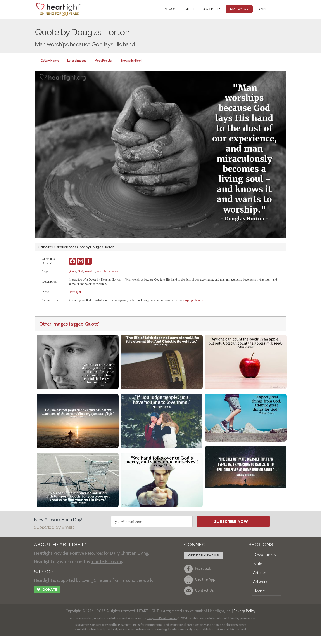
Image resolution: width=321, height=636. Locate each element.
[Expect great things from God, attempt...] (246, 417)
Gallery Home (50, 61)
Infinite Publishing (107, 561)
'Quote (91, 324)
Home (259, 590)
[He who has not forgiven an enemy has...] (78, 420)
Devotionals (264, 554)
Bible (189, 9)
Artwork (239, 9)
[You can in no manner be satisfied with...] (78, 479)
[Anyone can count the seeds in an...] (246, 361)
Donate (47, 589)
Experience (111, 271)
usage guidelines (193, 300)
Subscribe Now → (233, 521)
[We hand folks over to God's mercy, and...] (162, 479)
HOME (262, 9)
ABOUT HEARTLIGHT (60, 544)
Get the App (205, 579)
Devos (169, 9)
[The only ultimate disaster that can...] (246, 467)
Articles (212, 9)
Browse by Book (131, 61)
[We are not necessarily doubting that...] (78, 361)
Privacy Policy (244, 610)
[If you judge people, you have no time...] (162, 420)
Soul (99, 271)
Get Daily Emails (203, 555)
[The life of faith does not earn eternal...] (162, 361)
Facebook (203, 568)
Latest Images (76, 61)
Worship (90, 271)
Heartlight (75, 292)
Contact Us (204, 590)
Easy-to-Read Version (162, 618)
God (80, 271)
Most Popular (103, 61)
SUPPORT (45, 571)
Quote (72, 271)
